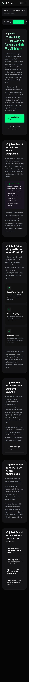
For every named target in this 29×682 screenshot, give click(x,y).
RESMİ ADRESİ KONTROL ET (15, 128)
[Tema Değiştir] (25, 3)
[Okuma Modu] (21, 3)
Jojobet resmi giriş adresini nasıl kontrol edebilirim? (14, 550)
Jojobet (9, 3)
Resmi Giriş (7, 22)
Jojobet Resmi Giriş (17, 10)
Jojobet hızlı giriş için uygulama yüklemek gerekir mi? (14, 582)
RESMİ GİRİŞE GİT (15, 448)
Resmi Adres (18, 22)
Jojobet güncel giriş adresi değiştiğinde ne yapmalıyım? (13, 561)
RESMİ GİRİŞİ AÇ (15, 118)
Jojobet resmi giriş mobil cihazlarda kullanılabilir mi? (13, 571)
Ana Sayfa (6, 10)
